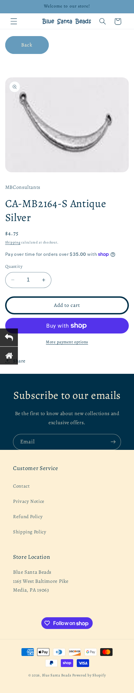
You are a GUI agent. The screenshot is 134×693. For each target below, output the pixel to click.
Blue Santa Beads (57, 675)
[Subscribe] (113, 442)
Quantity (13, 266)
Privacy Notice (29, 501)
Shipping (12, 242)
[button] (13, 21)
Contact (21, 486)
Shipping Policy (29, 532)
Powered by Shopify (89, 675)
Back (27, 44)
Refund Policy (28, 516)
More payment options (67, 342)
